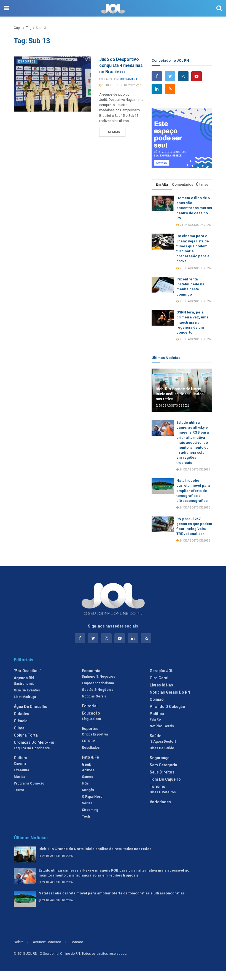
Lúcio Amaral (129, 79)
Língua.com (91, 719)
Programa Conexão (29, 783)
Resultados (91, 748)
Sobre (18, 942)
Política (157, 714)
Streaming (90, 810)
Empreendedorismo (98, 683)
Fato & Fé (90, 757)
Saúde (155, 736)
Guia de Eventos (27, 690)
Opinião (157, 699)
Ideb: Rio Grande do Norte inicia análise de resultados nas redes (180, 394)
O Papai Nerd (92, 797)
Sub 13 (41, 28)
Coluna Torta (26, 735)
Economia (91, 671)
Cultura (20, 758)
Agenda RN (24, 678)
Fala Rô (155, 719)
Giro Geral (159, 678)
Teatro (19, 790)
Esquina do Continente (32, 748)
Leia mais (112, 132)
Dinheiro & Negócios (98, 676)
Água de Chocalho (30, 706)
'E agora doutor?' (163, 741)
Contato (77, 942)
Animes (88, 770)
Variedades (160, 802)
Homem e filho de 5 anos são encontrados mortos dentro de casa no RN (194, 208)
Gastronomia (24, 684)
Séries (87, 803)
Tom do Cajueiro (165, 779)
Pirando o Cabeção (167, 706)
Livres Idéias (161, 685)
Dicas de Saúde (162, 748)
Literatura (21, 770)
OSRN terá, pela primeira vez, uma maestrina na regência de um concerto (192, 322)
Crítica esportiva (95, 734)
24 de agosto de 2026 (173, 405)
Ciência (21, 721)
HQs (85, 783)
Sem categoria (163, 765)
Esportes (27, 61)
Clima (19, 728)
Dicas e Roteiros (163, 792)
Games (87, 777)
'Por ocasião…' (27, 671)
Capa (17, 28)
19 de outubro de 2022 (118, 85)
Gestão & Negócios (97, 690)
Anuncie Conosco (47, 942)
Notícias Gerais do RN (170, 692)
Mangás (88, 790)
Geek (86, 764)
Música (19, 777)
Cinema (20, 764)
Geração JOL (161, 671)
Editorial (90, 706)
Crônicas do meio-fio (34, 742)
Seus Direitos (162, 772)
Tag (28, 28)
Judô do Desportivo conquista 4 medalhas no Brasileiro (121, 65)
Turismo (157, 786)
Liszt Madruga (25, 697)
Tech (86, 816)
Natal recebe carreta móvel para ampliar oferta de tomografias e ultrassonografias (193, 490)
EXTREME (89, 741)
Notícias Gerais (94, 696)
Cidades (21, 714)
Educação (91, 713)
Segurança (160, 758)
